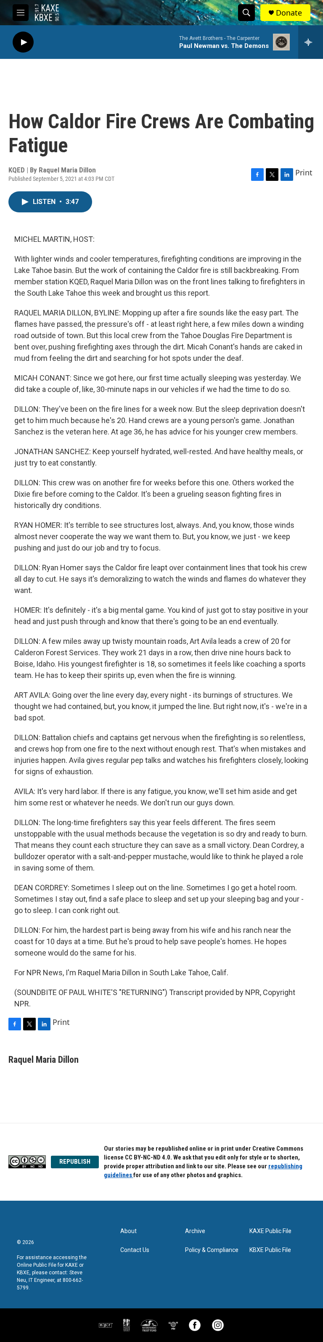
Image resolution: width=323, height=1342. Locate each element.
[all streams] (310, 42)
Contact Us (134, 1250)
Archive (195, 1231)
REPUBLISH (74, 1161)
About (128, 1231)
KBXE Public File (270, 1250)
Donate (289, 12)
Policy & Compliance (211, 1250)
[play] (23, 42)
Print (303, 172)
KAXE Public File (270, 1231)
